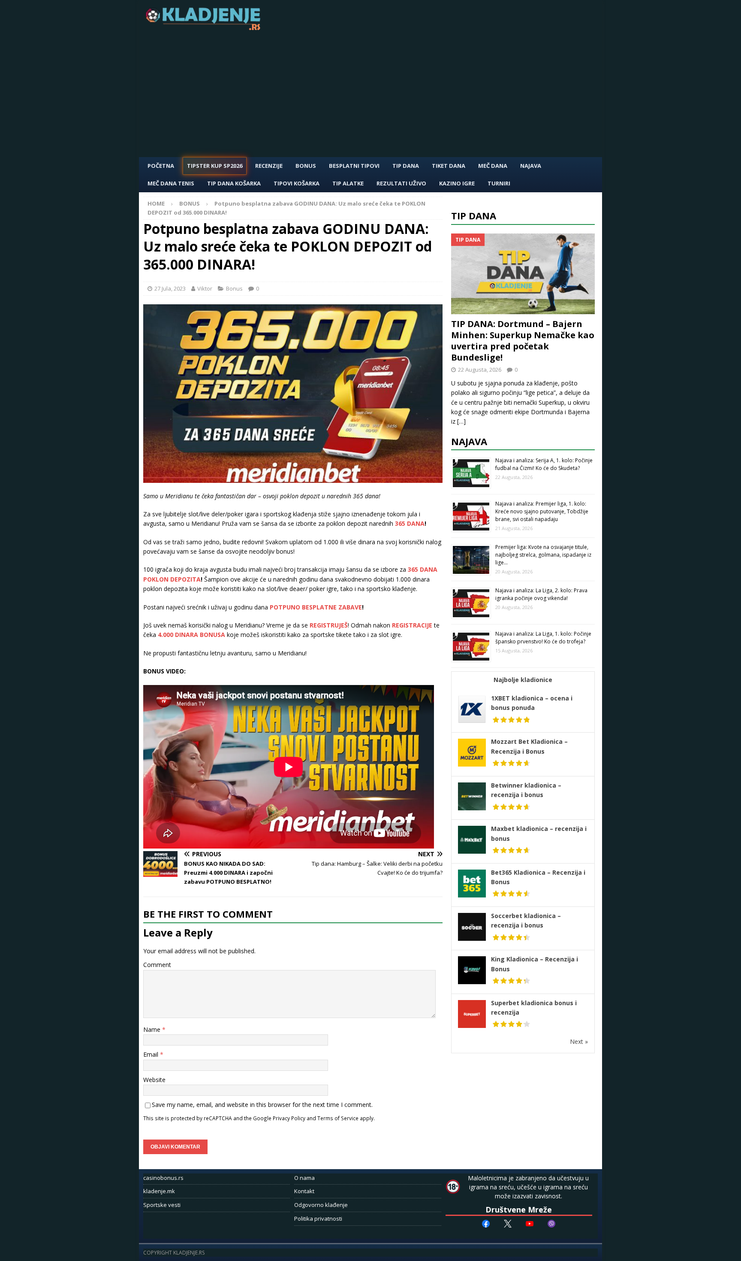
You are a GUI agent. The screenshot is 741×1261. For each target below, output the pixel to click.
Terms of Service (337, 1118)
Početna (161, 166)
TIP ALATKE (348, 183)
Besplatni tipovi (354, 166)
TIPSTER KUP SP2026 (214, 166)
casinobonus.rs (163, 1178)
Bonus (305, 166)
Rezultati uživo (401, 183)
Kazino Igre (457, 183)
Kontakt (304, 1191)
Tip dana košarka (234, 183)
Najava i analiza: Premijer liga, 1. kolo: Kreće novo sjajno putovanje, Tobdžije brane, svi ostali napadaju (541, 511)
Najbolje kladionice (523, 680)
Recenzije (269, 166)
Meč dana (492, 166)
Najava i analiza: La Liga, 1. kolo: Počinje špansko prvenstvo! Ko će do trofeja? (543, 637)
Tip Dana (405, 166)
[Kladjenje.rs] (205, 28)
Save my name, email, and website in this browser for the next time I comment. (262, 1104)
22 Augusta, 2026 (479, 369)
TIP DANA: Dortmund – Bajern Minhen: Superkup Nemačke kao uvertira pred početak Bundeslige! (522, 340)
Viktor (204, 288)
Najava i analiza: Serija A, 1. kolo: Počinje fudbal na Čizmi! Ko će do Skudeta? (544, 464)
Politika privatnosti (318, 1218)
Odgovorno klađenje (321, 1205)
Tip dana (473, 215)
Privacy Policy (289, 1118)
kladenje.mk (159, 1191)
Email (151, 1054)
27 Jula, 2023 (170, 288)
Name (152, 1029)
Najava (530, 166)
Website (154, 1080)
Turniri (499, 183)
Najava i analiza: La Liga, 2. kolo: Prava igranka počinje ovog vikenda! (541, 594)
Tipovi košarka (296, 183)
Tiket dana (448, 166)
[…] (461, 421)
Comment (157, 965)
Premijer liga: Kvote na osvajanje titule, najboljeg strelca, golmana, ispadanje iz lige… (543, 554)
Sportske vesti (162, 1205)
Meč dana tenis (171, 183)
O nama (304, 1178)
